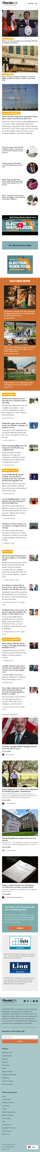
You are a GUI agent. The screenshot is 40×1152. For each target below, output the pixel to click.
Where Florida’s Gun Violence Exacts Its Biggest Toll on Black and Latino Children (13, 197)
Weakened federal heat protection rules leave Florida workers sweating (14, 400)
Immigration (5, 1078)
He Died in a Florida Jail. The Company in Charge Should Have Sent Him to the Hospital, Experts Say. (19, 313)
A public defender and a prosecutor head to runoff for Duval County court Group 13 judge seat (14, 669)
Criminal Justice (7, 1056)
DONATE (20, 928)
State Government (7, 38)
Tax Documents (6, 1131)
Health (4, 1068)
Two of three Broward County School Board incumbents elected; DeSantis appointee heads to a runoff (13, 691)
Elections (4, 1062)
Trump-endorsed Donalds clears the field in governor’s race (12, 165)
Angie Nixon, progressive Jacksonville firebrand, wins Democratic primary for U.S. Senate (12, 182)
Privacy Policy (6, 1149)
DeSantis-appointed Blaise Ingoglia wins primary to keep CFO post (19, 747)
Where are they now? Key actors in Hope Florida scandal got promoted (19, 42)
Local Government (7, 74)
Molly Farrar (8, 660)
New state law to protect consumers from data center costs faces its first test (19, 117)
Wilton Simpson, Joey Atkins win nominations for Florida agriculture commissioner (20, 790)
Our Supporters (7, 1125)
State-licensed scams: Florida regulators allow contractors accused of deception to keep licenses (12, 149)
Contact (4, 1109)
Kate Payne (9, 387)
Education (5, 1059)
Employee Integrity (8, 1115)
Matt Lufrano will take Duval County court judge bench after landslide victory (14, 645)
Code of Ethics (6, 1099)
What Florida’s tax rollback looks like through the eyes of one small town (18, 384)
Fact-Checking (6, 1118)
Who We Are (6, 1134)
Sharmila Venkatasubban (14, 897)
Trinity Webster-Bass (12, 353)
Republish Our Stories (8, 1128)
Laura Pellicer (11, 850)
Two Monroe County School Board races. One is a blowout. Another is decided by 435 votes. (14, 587)
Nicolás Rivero (9, 418)
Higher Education (7, 1071)
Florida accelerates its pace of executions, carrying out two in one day (14, 526)
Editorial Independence (9, 1112)
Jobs (3, 1121)
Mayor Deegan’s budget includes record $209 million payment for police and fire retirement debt (18, 78)
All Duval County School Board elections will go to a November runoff (14, 558)
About (4, 1096)
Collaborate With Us (8, 1102)
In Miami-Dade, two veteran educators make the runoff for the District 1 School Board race (14, 612)
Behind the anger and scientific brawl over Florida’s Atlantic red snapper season (15, 425)
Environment (6, 1065)
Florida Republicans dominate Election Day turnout (19, 839)
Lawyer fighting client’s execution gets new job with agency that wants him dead (14, 501)
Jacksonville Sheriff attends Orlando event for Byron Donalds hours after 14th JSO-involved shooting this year (14, 477)
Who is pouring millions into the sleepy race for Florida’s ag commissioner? (14, 448)
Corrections (5, 1106)
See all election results (20, 245)
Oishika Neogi (9, 543)
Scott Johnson (9, 494)
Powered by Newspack (8, 1146)
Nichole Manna (10, 318)
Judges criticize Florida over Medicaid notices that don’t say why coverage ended (18, 886)
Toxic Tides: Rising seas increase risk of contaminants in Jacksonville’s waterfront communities (19, 349)
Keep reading (6, 751)
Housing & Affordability (9, 1075)
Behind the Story (7, 1052)
